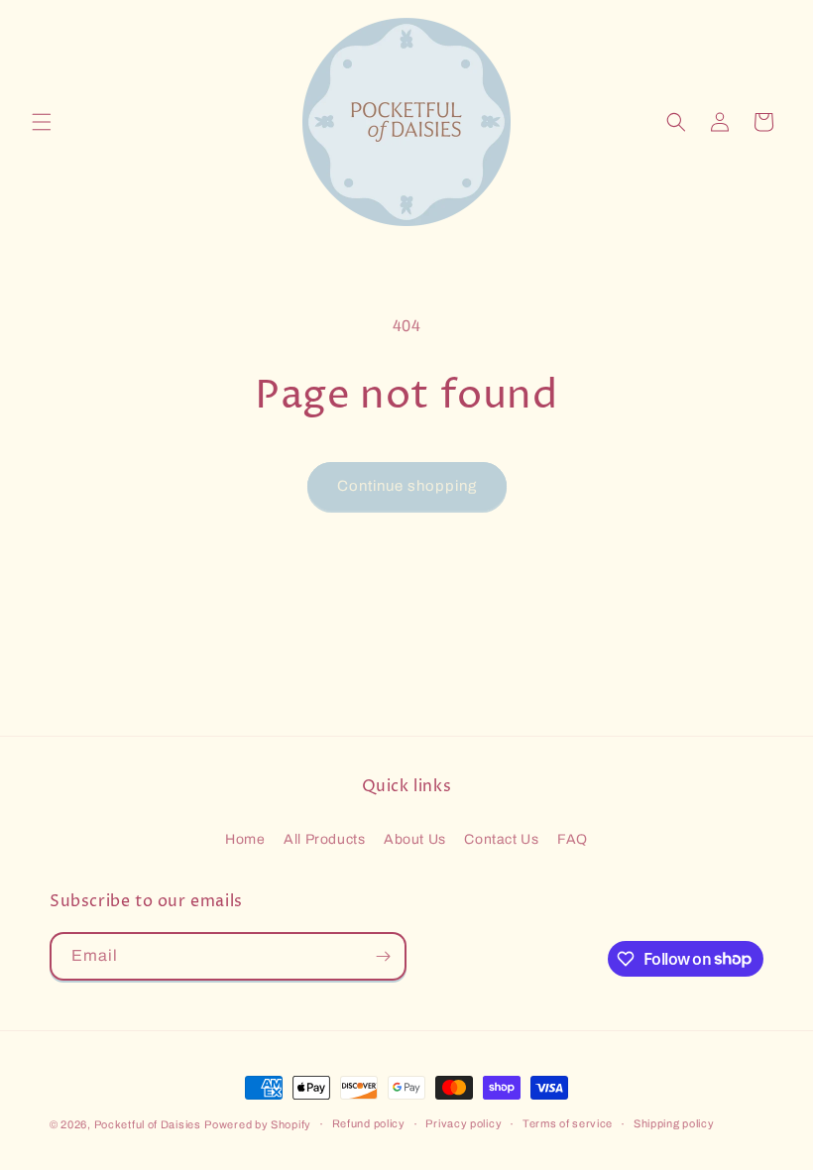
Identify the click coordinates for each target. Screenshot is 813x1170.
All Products (324, 839)
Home (245, 839)
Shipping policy (674, 1123)
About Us (415, 839)
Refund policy (369, 1123)
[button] (41, 122)
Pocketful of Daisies (147, 1124)
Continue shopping (407, 486)
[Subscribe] (383, 956)
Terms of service (568, 1123)
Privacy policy (463, 1123)
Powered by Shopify (257, 1124)
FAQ (572, 839)
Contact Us (501, 839)
